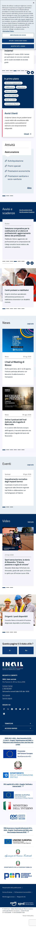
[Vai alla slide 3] (11, 308)
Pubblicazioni (9, 87)
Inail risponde (6, 695)
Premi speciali (14, 166)
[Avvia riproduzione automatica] (28, 72)
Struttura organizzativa (13, 83)
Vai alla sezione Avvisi (25, 210)
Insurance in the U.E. (12, 104)
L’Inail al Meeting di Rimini (14, 363)
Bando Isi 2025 (10, 100)
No (26, 650)
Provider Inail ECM (11, 95)
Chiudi (26, 134)
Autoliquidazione (15, 161)
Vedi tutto (31, 522)
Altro (29, 187)
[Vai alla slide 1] (3, 308)
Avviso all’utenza (7, 892)
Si (10, 650)
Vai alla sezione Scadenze (26, 212)
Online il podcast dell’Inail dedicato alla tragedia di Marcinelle (15, 422)
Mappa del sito (21, 897)
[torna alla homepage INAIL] (13, 666)
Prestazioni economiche (19, 171)
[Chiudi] (33, 3)
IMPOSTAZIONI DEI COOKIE (18, 35)
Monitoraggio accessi (8, 897)
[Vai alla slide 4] (15, 261)
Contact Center (7, 686)
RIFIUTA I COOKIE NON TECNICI (18, 41)
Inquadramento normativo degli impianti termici (16, 480)
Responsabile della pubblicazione (11, 887)
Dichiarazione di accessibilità (22, 892)
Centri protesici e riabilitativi (17, 290)
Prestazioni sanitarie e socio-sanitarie (18, 177)
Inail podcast (21, 87)
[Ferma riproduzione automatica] (32, 72)
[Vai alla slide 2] (7, 308)
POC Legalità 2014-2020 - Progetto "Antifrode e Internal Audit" (18, 785)
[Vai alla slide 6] (22, 308)
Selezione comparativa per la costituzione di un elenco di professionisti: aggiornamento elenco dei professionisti (18, 232)
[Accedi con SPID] (26, 903)
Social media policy (28, 916)
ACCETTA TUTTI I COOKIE (18, 46)
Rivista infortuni (10, 91)
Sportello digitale (7, 698)
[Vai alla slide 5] (19, 308)
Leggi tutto (30, 324)
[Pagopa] (13, 904)
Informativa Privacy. (8, 31)
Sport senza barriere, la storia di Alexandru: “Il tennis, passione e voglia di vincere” (17, 562)
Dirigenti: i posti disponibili (16, 616)
